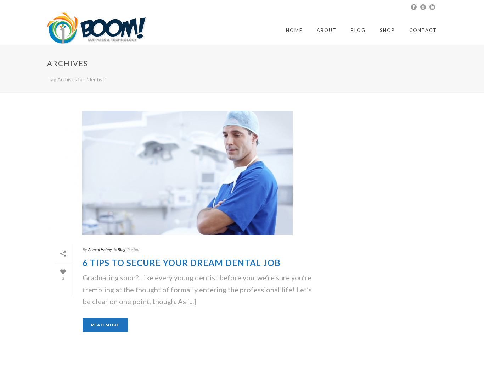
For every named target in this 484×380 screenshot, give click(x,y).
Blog (358, 30)
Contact (423, 30)
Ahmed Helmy (100, 249)
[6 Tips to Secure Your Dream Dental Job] (187, 173)
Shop (387, 30)
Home (294, 30)
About (327, 30)
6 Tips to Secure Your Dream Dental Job (182, 263)
